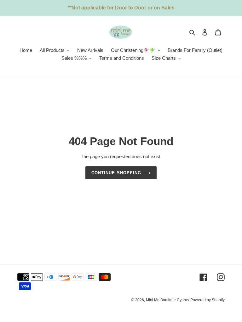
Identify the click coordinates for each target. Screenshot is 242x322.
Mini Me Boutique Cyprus (167, 300)
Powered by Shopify (207, 300)
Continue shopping (116, 172)
